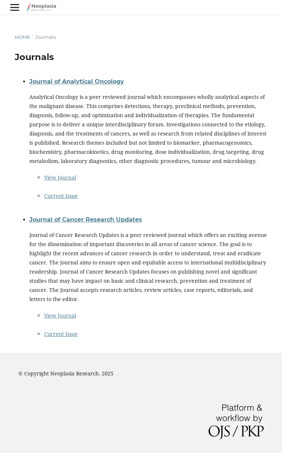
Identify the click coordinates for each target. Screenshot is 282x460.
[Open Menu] (14, 7)
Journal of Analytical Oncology (76, 81)
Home (22, 37)
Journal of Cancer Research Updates (85, 219)
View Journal (60, 177)
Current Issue (61, 195)
